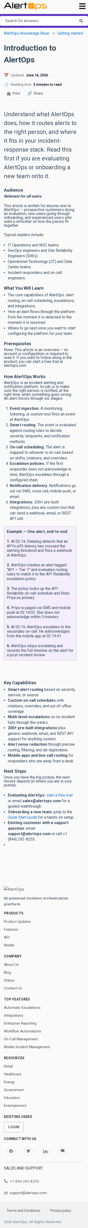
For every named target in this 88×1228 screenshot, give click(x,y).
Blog (7, 972)
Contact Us (13, 988)
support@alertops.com (28, 1193)
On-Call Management (21, 1039)
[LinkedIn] (45, 1151)
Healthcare (12, 1074)
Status (9, 980)
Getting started (70, 33)
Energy (9, 1082)
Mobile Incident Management (27, 1047)
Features (11, 929)
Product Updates (17, 921)
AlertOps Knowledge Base (26, 33)
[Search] (81, 20)
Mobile (9, 945)
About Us (11, 964)
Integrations (13, 1015)
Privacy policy (60, 1211)
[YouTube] (62, 1151)
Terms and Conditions (23, 1211)
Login (13, 1127)
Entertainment (15, 1105)
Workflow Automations (22, 1031)
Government (14, 1090)
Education (12, 1098)
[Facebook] (11, 1151)
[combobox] (39, 20)
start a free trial (59, 795)
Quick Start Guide (22, 817)
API (7, 937)
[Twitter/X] (28, 1151)
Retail (8, 1066)
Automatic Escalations (22, 1007)
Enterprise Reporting (20, 1023)
